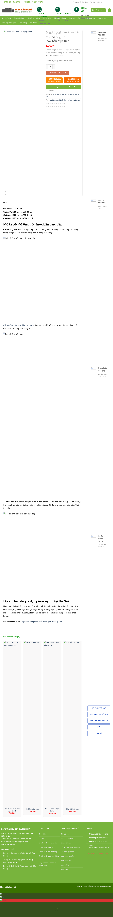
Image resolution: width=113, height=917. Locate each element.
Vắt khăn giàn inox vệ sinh (50, 622)
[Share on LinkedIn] (63, 105)
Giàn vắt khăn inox (72, 809)
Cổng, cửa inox (19, 18)
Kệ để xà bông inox (30, 622)
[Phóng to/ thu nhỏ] (9, 904)
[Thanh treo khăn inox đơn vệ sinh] (12, 724)
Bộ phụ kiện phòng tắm (60, 94)
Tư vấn (92, 2)
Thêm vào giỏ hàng (57, 73)
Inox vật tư (102, 18)
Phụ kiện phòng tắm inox (65, 32)
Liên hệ (99, 2)
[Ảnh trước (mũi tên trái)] (2, 913)
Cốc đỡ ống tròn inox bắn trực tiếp (18, 325)
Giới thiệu (85, 2)
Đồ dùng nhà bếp (34, 18)
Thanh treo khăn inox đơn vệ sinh (12, 810)
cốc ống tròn (76, 100)
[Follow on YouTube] (30, 887)
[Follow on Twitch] (33, 887)
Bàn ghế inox (6, 18)
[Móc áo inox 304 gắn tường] (52, 724)
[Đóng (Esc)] (2, 904)
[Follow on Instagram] (106, 2)
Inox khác (33, 23)
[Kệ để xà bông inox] (32, 724)
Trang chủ (76, 2)
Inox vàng (23, 23)
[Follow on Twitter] (108, 2)
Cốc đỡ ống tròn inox (65, 100)
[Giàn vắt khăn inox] (72, 724)
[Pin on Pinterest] (59, 105)
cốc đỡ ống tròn (53, 100)
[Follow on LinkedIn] (26, 887)
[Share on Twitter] (51, 105)
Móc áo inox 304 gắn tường (52, 810)
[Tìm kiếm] (109, 10)
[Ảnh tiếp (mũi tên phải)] (9, 913)
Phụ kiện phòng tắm (9, 23)
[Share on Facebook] (47, 105)
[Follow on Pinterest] (23, 887)
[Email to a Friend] (55, 105)
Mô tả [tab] (5, 203)
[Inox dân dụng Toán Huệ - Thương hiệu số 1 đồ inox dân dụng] (17, 10)
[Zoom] (7, 193)
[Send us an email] (110, 2)
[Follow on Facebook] (104, 2)
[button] (99, 708)
